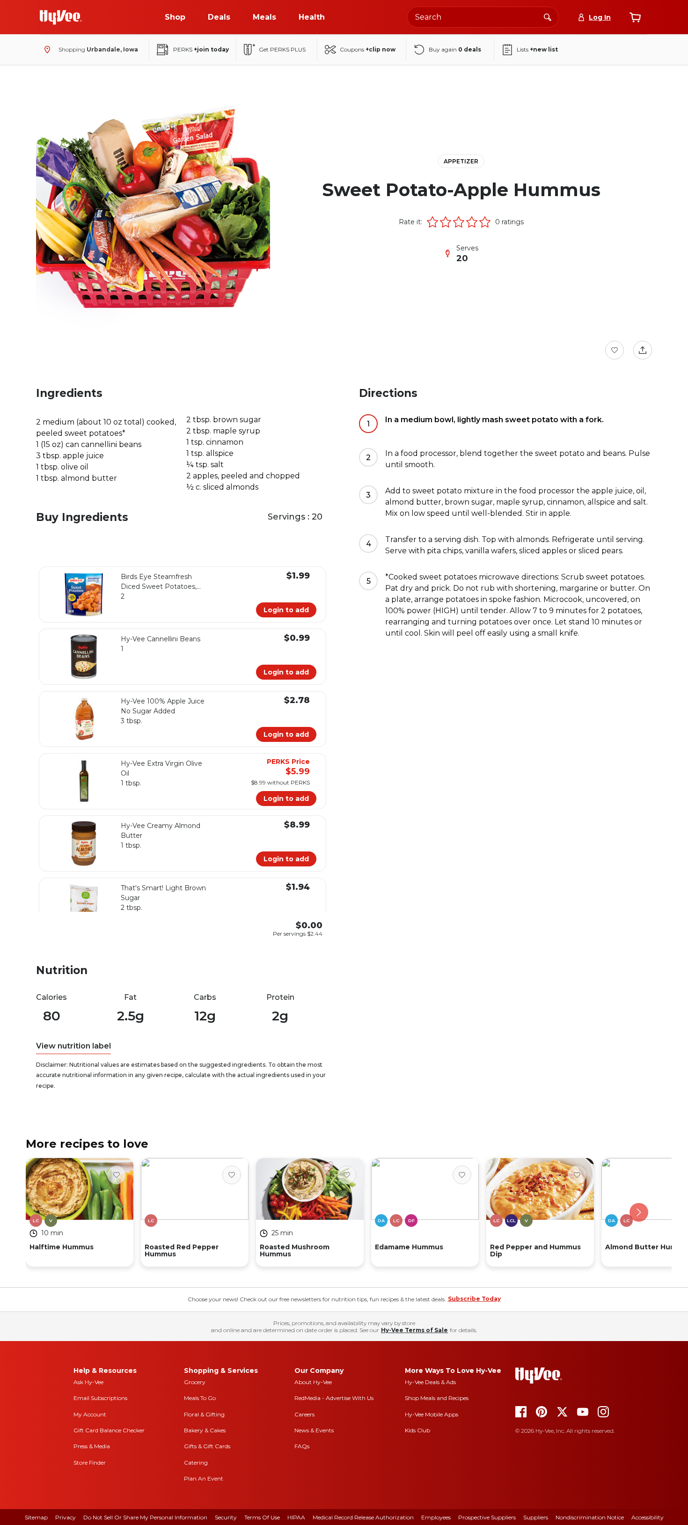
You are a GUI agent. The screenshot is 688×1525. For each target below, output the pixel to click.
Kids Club (417, 1430)
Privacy (65, 1517)
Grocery (194, 1382)
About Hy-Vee (313, 1382)
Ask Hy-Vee (88, 1382)
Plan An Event (203, 1478)
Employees (436, 1517)
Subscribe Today (474, 1298)
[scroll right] (638, 1212)
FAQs (301, 1446)
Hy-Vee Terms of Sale (414, 1330)
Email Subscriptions (100, 1397)
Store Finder (89, 1462)
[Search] (547, 16)
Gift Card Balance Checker (109, 1430)
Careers (304, 1414)
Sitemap (36, 1517)
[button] (432, 221)
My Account (89, 1414)
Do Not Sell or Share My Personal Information (145, 1517)
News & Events (314, 1430)
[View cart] (635, 17)
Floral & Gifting (204, 1414)
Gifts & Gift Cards (207, 1446)
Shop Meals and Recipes (436, 1397)
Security (226, 1517)
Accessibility (647, 1517)
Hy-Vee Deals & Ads (430, 1382)
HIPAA (296, 1517)
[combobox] (483, 17)
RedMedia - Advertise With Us (333, 1397)
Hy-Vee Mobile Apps (431, 1414)
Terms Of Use (262, 1517)
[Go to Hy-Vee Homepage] (61, 17)
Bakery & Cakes (205, 1430)
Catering (196, 1462)
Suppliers (535, 1517)
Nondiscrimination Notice (590, 1517)
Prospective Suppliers (487, 1517)
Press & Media (91, 1446)
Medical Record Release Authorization (363, 1517)
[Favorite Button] (614, 350)
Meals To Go (200, 1397)
